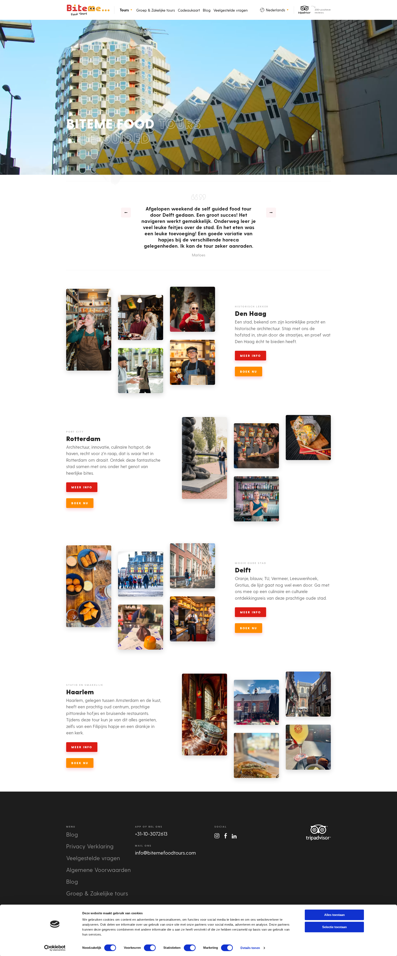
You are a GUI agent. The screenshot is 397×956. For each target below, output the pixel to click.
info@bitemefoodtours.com (165, 853)
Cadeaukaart (189, 10)
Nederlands (275, 10)
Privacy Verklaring (90, 846)
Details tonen (250, 948)
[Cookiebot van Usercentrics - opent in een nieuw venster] (55, 948)
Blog (206, 10)
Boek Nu (248, 628)
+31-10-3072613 (151, 834)
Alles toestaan (334, 915)
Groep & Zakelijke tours (155, 10)
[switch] (150, 947)
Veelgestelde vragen (230, 10)
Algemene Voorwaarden (98, 869)
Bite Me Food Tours (88, 10)
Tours (124, 10)
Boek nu (248, 371)
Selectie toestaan (334, 927)
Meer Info (250, 355)
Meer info (250, 612)
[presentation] (126, 213)
